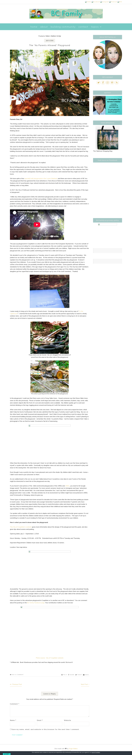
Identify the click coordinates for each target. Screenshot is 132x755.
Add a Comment (18, 674)
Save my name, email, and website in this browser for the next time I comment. (46, 729)
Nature (47, 36)
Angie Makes (73, 748)
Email (40, 720)
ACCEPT (6, 754)
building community (63, 26)
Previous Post (17, 684)
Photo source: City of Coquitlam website (49, 658)
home (33, 26)
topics (95, 26)
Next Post (84, 684)
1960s (67, 486)
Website (67, 720)
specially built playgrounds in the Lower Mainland (41, 178)
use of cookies (96, 752)
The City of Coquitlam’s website (21, 527)
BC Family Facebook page (36, 603)
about (44, 26)
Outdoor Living (56, 36)
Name (13, 720)
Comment (14, 704)
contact (83, 26)
